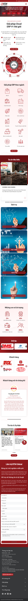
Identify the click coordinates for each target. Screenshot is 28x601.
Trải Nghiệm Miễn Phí (8, 574)
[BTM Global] (4, 4)
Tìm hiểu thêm (14, 49)
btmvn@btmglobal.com (10, 568)
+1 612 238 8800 (8, 556)
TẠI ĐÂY (17, 491)
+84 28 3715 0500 (11, 569)
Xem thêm (14, 455)
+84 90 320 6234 (11, 571)
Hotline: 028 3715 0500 (22, 1)
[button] (2, 346)
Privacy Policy (20, 599)
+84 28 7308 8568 (20, 569)
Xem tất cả (14, 150)
